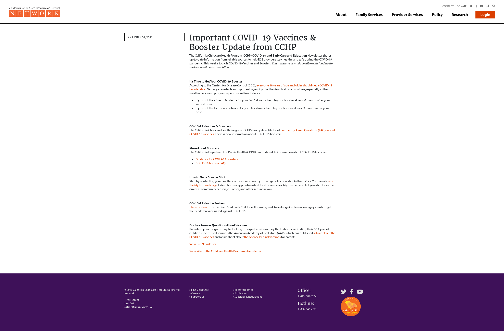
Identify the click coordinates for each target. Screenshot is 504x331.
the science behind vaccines (262, 237)
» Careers (194, 293)
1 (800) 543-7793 (307, 309)
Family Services (369, 14)
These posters (198, 207)
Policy (437, 14)
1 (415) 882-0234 (307, 296)
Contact (448, 6)
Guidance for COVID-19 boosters (217, 159)
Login (485, 14)
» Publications (241, 293)
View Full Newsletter (202, 244)
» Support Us (196, 296)
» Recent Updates (243, 290)
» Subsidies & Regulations (247, 296)
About (340, 14)
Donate (462, 6)
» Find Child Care (199, 290)
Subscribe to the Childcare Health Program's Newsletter (225, 251)
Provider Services (407, 14)
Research (460, 14)
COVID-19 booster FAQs (211, 163)
